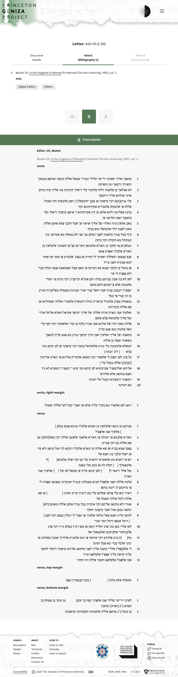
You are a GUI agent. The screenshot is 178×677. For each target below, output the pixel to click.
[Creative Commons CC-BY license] (91, 672)
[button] (20, 13)
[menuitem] (19, 645)
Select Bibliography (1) (88, 58)
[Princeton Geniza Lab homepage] (105, 651)
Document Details (36, 58)
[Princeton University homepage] (154, 672)
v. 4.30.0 (135, 672)
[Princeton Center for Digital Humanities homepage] (131, 651)
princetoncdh (158, 657)
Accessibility (20, 672)
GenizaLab (157, 648)
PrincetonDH (158, 653)
